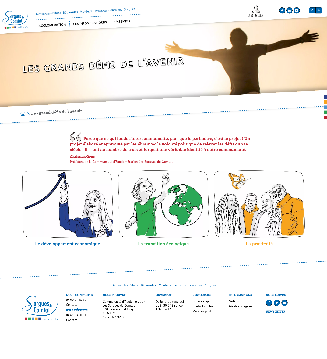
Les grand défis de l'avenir (56, 112)
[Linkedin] (289, 10)
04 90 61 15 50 (76, 299)
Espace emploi (202, 301)
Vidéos (234, 301)
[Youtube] (296, 10)
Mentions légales (240, 306)
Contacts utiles (202, 306)
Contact (71, 304)
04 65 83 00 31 (76, 315)
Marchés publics (203, 311)
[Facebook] (282, 10)
